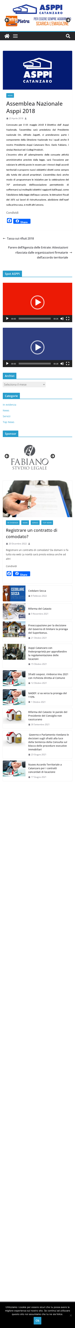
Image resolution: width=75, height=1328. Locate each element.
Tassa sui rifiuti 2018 (20, 238)
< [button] (7, 20)
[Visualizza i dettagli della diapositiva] (37, 21)
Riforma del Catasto (39, 608)
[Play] (7, 318)
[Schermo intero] (67, 318)
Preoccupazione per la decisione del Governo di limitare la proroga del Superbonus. (48, 629)
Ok (37, 1321)
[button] (37, 302)
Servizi (6, 416)
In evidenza (9, 404)
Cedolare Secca (37, 590)
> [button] (67, 20)
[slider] (35, 318)
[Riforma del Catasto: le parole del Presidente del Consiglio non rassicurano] (14, 718)
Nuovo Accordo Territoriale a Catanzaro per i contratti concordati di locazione (45, 768)
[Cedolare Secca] (14, 593)
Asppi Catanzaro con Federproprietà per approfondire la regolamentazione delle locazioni (47, 653)
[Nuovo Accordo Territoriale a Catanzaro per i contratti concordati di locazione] (14, 771)
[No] (70, 1315)
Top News (8, 422)
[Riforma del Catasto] (14, 611)
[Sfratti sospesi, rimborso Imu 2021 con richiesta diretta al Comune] (14, 678)
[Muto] (62, 318)
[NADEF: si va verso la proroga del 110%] (14, 697)
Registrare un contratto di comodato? (31, 533)
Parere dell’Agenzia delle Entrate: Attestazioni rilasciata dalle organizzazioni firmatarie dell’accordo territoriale (38, 252)
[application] (37, 302)
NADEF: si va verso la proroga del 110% (47, 695)
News (10, 95)
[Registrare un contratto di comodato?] (37, 498)
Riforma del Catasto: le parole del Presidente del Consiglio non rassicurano (47, 715)
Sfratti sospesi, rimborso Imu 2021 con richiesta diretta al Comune (48, 676)
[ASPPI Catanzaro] (7, 36)
